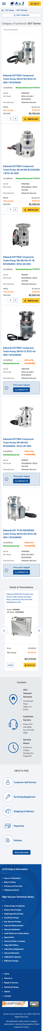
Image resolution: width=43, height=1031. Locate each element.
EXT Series (10, 10)
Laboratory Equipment (14, 949)
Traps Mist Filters (11, 945)
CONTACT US (23, 389)
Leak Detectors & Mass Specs (16, 933)
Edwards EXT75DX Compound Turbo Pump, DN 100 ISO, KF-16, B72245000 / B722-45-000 (19, 260)
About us (8, 978)
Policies (18, 840)
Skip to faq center (21, 852)
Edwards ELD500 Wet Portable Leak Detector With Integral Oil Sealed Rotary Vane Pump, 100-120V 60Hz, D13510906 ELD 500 (19, 598)
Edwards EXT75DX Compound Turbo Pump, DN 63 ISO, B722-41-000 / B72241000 (20, 79)
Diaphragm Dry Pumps (13, 913)
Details (10, 665)
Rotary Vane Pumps (12, 909)
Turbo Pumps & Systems (14, 905)
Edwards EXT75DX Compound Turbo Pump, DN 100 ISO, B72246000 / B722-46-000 (18, 442)
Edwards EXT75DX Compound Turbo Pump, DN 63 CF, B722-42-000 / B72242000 (19, 351)
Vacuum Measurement (13, 925)
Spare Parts (9, 937)
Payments (19, 826)
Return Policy (10, 882)
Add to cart (33, 119)
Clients (7, 991)
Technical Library (11, 987)
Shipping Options (11, 889)
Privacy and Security (13, 886)
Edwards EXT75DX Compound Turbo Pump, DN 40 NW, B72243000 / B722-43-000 (21, 169)
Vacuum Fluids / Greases (14, 941)
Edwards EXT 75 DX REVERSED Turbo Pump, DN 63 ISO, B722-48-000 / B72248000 (20, 534)
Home (2, 10)
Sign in (36, 3)
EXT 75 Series (22, 10)
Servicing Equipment (24, 797)
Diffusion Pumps (11, 960)
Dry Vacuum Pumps (12, 921)
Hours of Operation (12, 878)
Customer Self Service (25, 782)
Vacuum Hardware (12, 929)
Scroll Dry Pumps (11, 917)
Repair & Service (11, 982)
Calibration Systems (12, 956)
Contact (7, 996)
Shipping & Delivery (24, 811)
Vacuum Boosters (11, 952)
